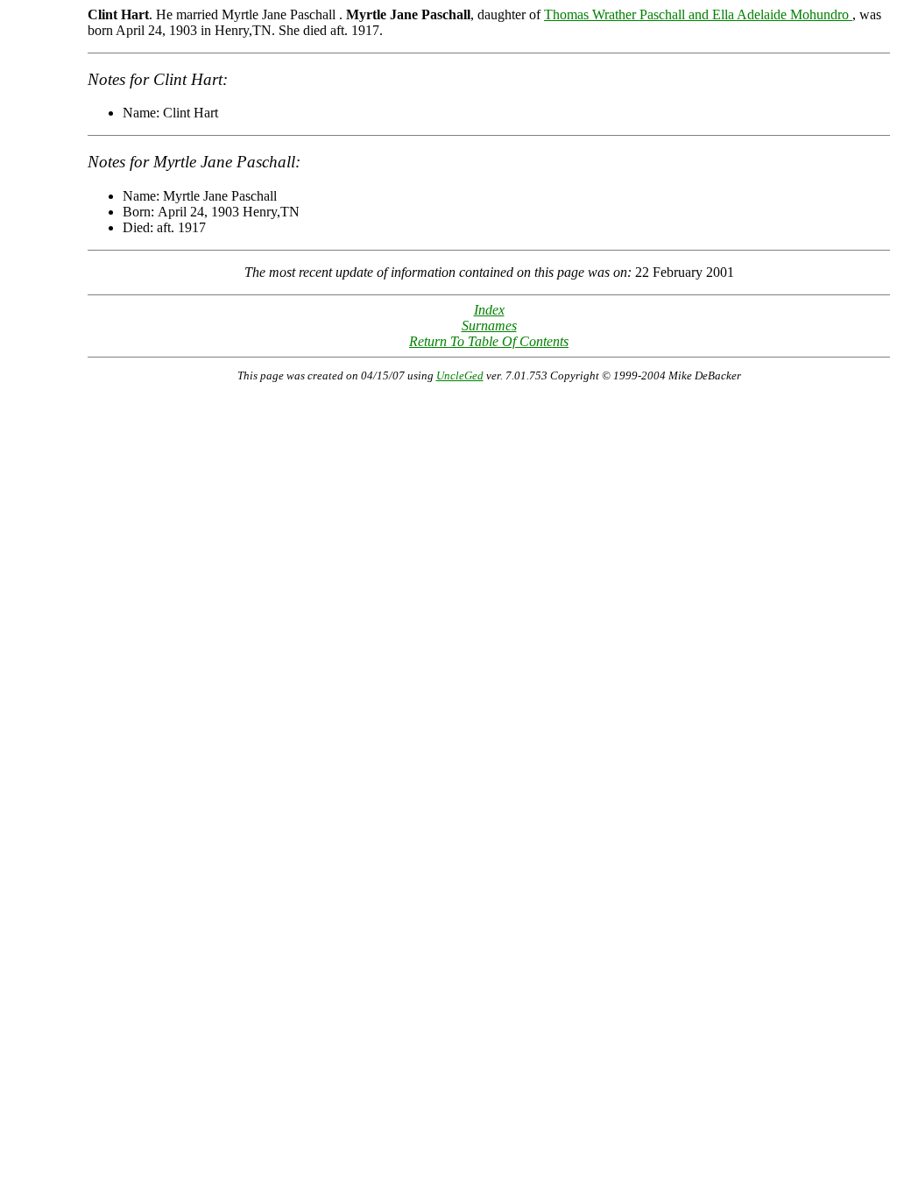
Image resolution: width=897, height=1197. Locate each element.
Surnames (489, 325)
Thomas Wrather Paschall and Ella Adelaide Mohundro (698, 14)
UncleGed (460, 375)
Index (489, 309)
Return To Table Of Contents (489, 341)
